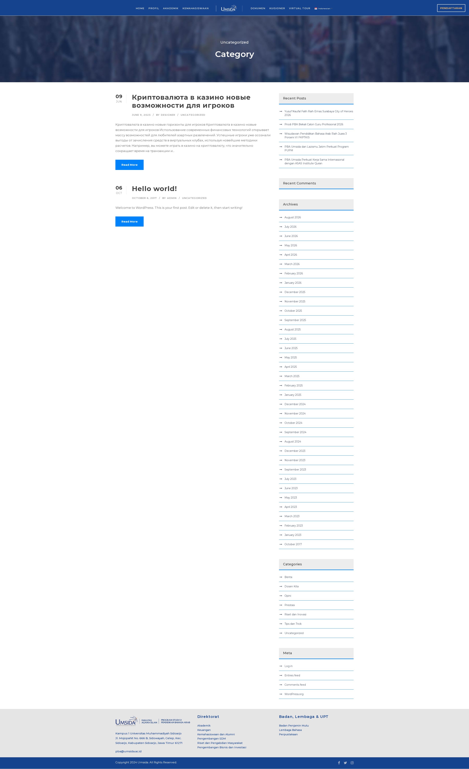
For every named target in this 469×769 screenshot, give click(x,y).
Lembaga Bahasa (290, 730)
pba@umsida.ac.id (128, 751)
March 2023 (292, 516)
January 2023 (293, 535)
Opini (288, 595)
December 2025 (295, 292)
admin (172, 198)
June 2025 (291, 348)
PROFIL (153, 8)
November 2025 (295, 301)
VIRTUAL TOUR (299, 8)
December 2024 (295, 404)
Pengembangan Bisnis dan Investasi (221, 747)
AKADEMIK (170, 8)
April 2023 (291, 507)
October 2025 (293, 310)
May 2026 (291, 245)
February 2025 (294, 385)
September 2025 (295, 320)
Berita (288, 577)
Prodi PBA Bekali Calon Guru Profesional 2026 (314, 124)
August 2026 (293, 217)
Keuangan (204, 730)
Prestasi (290, 605)
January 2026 (293, 282)
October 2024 (293, 423)
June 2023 (291, 488)
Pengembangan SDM (211, 738)
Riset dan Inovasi (295, 614)
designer (168, 114)
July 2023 (290, 479)
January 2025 (293, 394)
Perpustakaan (288, 734)
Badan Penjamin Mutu (294, 725)
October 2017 (293, 544)
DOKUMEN (258, 8)
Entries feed (292, 675)
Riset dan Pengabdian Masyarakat (220, 743)
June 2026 (291, 236)
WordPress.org (294, 694)
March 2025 (292, 376)
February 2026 (294, 273)
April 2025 (291, 366)
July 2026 (290, 226)
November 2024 (295, 413)
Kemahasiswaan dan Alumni (216, 734)
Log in (289, 666)
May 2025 (291, 357)
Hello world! (154, 188)
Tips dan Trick (293, 623)
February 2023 (294, 525)
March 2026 (292, 264)
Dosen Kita (292, 586)
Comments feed (295, 684)
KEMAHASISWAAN (195, 8)
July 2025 (290, 338)
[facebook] (339, 763)
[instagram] (352, 763)
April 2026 (291, 254)
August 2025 (293, 329)
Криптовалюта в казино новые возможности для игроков (191, 101)
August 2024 (293, 441)
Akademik (204, 725)
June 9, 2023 (141, 114)
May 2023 (291, 497)
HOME (140, 8)
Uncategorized (193, 114)
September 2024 (295, 432)
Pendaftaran (451, 8)
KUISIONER (277, 8)
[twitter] (345, 763)
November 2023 (295, 460)
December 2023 (295, 451)
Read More (129, 164)
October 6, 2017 (144, 198)
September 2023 (295, 469)
